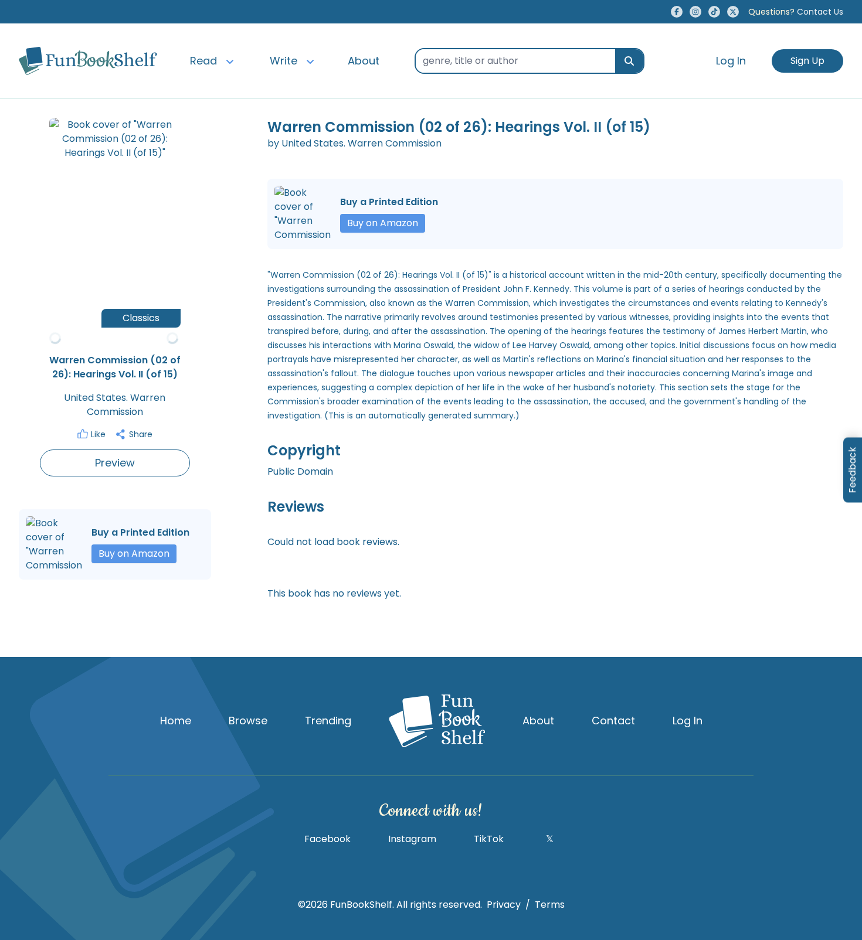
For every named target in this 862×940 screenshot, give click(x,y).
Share (140, 434)
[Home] (88, 61)
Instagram (412, 839)
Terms (550, 904)
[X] (733, 12)
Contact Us (795, 12)
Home (175, 720)
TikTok (489, 839)
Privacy (504, 904)
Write (283, 60)
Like (98, 434)
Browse (248, 720)
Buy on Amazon (134, 553)
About (363, 60)
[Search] (629, 61)
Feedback (852, 470)
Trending (328, 720)
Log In (731, 60)
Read (203, 60)
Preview (115, 462)
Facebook (327, 839)
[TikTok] (714, 12)
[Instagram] (695, 12)
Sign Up (807, 60)
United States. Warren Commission (114, 404)
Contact (613, 720)
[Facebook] (677, 12)
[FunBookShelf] (437, 720)
